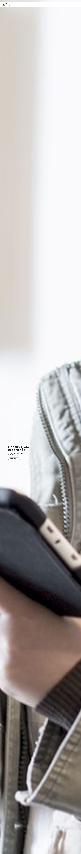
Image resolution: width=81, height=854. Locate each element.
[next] (77, 427)
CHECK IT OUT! (14, 458)
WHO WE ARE (58, 4)
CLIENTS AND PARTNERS (49, 4)
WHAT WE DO (32, 4)
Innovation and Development (12, 8)
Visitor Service (39, 8)
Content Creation (31, 8)
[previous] (4, 427)
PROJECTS (40, 4)
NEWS (65, 4)
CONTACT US (71, 4)
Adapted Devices (70, 8)
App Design (23, 8)
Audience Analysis (47, 8)
